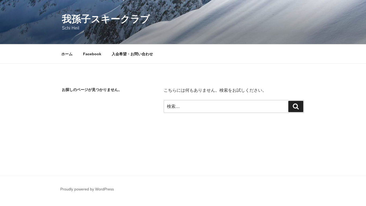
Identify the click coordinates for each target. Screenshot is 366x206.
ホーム (67, 54)
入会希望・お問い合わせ (132, 54)
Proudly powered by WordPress (87, 189)
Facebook (92, 54)
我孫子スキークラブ (106, 18)
